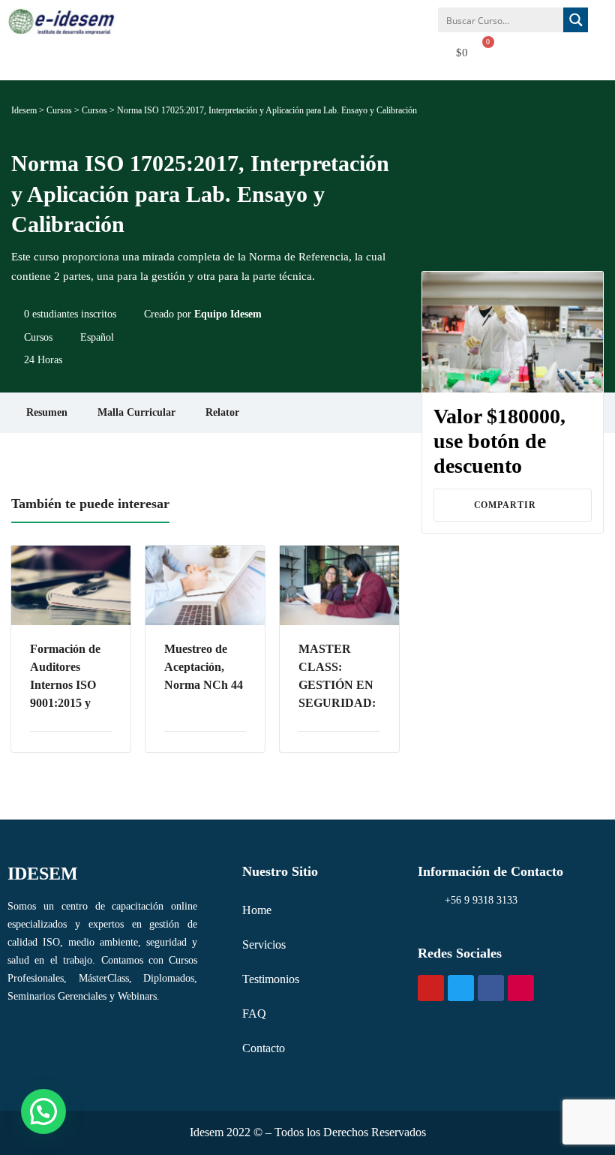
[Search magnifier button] (575, 20)
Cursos (38, 337)
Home (257, 910)
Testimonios (270, 979)
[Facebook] (491, 988)
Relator (222, 412)
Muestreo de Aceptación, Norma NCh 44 (203, 666)
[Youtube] (431, 988)
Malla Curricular (137, 412)
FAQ (254, 1013)
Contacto (263, 1048)
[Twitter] (461, 988)
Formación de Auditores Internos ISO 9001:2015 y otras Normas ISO (65, 677)
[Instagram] (521, 988)
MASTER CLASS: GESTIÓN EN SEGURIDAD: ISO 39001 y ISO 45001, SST (339, 677)
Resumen (47, 412)
